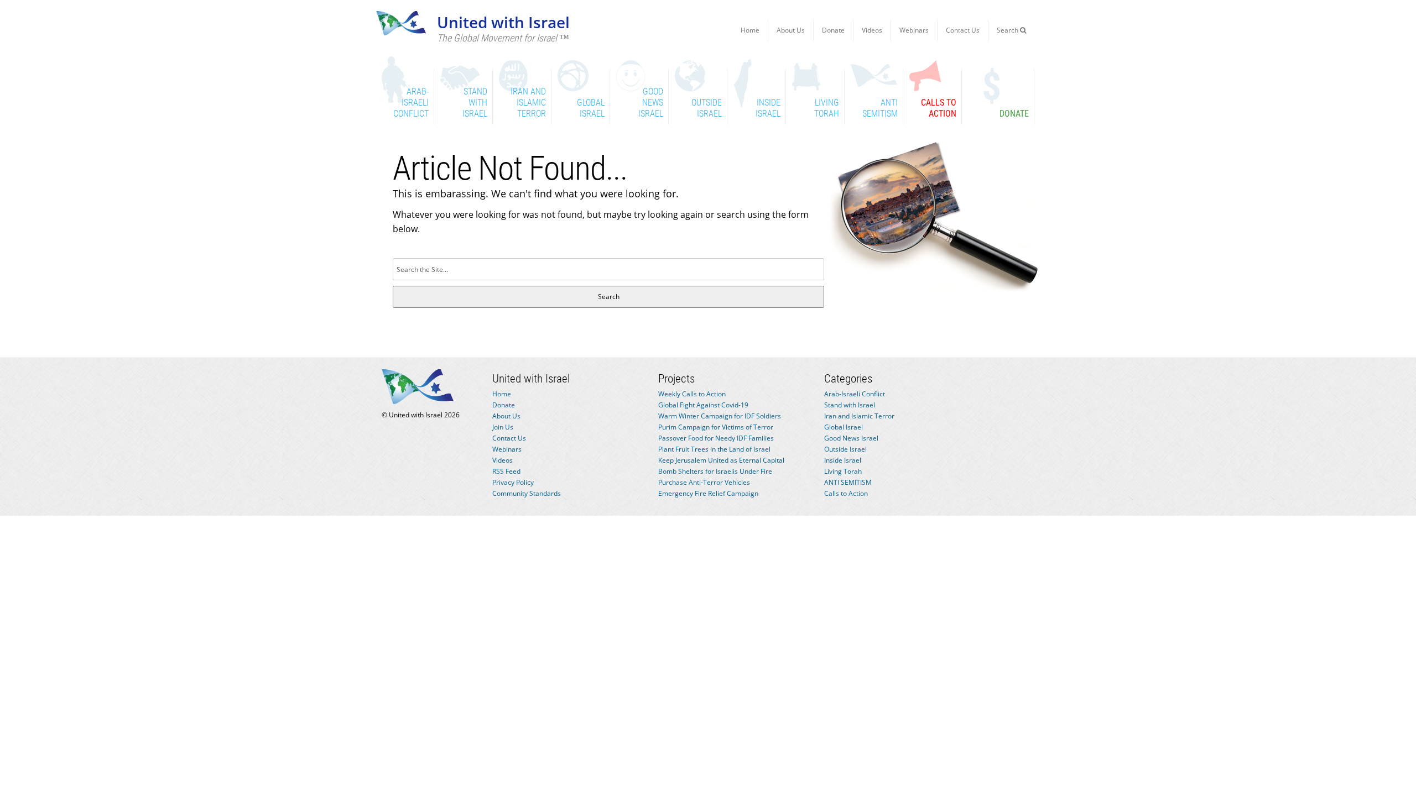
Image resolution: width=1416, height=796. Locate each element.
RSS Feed (506, 471)
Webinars (914, 30)
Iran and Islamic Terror (859, 416)
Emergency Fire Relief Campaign (708, 493)
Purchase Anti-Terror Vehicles (704, 482)
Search (1008, 30)
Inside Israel (842, 460)
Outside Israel (845, 449)
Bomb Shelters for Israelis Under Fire (715, 471)
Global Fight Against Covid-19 (703, 405)
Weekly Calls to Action (692, 394)
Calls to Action (846, 493)
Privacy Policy (513, 482)
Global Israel (843, 427)
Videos (872, 30)
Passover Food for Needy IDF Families (716, 438)
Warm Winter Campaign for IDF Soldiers (719, 416)
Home (750, 30)
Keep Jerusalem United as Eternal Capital (721, 460)
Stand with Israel (849, 405)
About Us (791, 30)
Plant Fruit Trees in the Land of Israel (714, 449)
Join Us (502, 427)
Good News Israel (851, 438)
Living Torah (843, 471)
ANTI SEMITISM (848, 482)
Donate (833, 30)
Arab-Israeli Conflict (854, 394)
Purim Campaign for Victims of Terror (715, 427)
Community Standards (526, 493)
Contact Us (963, 30)
